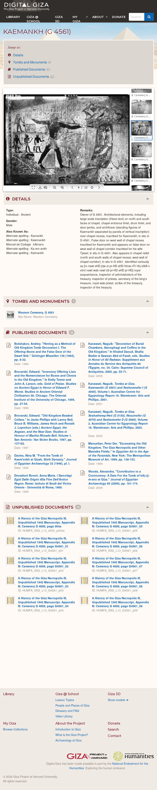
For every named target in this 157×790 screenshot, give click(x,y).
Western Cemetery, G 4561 (36, 312)
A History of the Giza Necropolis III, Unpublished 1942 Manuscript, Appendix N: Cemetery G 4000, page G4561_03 (46, 582)
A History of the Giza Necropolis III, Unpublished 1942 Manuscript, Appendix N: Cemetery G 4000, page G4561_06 (120, 542)
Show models (116, 700)
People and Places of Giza (72, 705)
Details (17, 55)
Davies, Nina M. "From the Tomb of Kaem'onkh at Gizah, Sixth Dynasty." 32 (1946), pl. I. (45, 459)
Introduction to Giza (68, 729)
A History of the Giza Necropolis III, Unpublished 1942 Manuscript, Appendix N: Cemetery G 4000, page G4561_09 (120, 602)
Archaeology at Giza (68, 740)
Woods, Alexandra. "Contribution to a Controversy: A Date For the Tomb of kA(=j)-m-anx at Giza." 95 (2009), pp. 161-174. (119, 477)
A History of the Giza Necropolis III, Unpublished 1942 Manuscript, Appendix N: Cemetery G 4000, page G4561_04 (46, 602)
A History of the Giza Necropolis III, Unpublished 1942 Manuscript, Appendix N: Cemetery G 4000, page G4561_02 (46, 562)
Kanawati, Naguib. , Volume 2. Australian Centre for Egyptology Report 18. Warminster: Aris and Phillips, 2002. (118, 419)
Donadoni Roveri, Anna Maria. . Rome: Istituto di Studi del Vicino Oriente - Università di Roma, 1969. (43, 481)
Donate (119, 17)
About (98, 17)
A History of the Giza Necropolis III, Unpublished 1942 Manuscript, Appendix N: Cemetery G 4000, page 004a (46, 522)
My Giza (76, 18)
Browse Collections (15, 729)
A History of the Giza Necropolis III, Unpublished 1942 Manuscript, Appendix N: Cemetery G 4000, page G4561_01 (46, 542)
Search (113, 729)
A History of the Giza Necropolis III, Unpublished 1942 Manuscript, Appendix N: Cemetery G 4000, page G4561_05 (120, 522)
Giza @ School (33, 18)
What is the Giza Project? (71, 735)
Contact (114, 736)
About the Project (70, 723)
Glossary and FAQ (67, 711)
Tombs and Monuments (31, 62)
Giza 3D (59, 18)
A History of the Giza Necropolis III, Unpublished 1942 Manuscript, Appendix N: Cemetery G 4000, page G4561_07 (120, 562)
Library (13, 17)
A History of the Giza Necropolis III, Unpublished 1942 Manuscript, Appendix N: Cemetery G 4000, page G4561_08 (120, 582)
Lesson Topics (64, 700)
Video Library (64, 716)
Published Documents (30, 69)
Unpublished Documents (32, 76)
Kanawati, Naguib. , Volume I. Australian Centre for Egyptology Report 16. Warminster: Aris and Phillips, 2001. (119, 392)
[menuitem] (13, 16)
